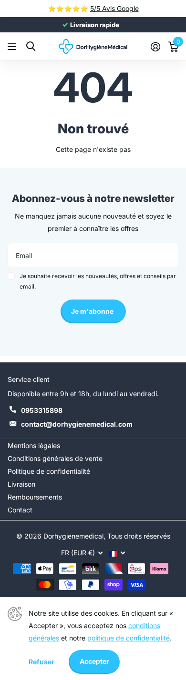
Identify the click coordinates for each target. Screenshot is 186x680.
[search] (30, 46)
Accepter (94, 661)
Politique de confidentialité (49, 471)
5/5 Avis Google (114, 8)
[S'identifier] (155, 46)
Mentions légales (34, 445)
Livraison (21, 484)
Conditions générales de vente (55, 458)
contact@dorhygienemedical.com (77, 424)
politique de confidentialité (128, 638)
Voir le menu (13, 46)
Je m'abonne (93, 311)
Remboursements (35, 497)
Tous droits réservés (138, 536)
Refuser (41, 662)
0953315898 (41, 410)
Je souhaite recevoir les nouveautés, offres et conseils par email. (98, 281)
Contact (20, 510)
